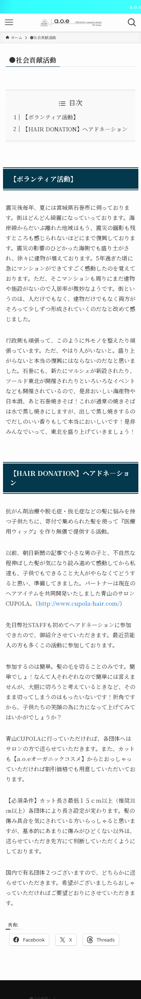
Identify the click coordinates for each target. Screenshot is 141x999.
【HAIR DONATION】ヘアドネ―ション (75, 129)
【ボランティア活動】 (51, 117)
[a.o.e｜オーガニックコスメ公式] (70, 23)
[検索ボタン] (132, 23)
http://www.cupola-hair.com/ (79, 603)
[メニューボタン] (9, 23)
